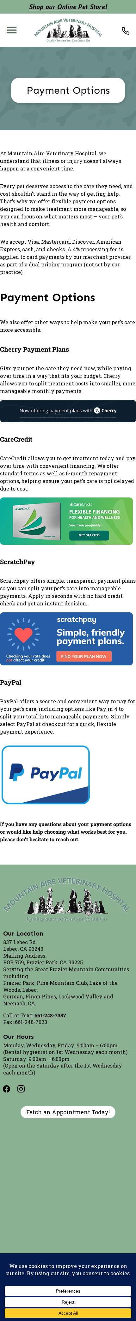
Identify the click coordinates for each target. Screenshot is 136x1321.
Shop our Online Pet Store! (68, 6)
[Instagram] (25, 1089)
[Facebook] (10, 1089)
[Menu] (11, 29)
